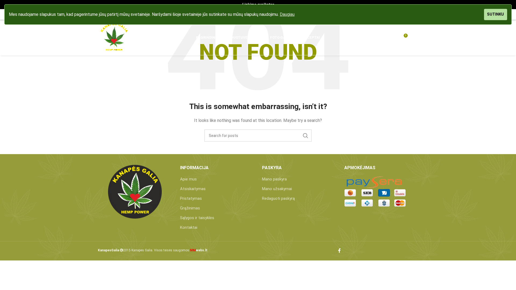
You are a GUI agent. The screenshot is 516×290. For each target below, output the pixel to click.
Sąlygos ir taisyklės (197, 217)
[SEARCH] (305, 135)
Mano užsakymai (277, 188)
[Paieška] (372, 37)
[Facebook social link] (339, 251)
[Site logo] (114, 37)
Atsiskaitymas (193, 188)
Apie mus (188, 179)
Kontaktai (188, 227)
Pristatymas (191, 198)
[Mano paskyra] (383, 37)
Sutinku (495, 14)
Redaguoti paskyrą (278, 198)
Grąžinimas (190, 208)
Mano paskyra (274, 179)
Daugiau (287, 14)
